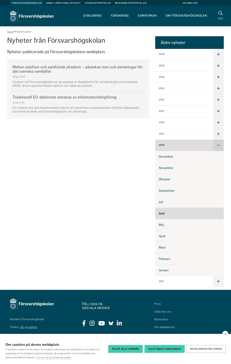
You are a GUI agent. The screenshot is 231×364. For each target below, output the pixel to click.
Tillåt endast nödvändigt (164, 349)
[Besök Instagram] (92, 323)
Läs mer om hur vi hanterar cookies (53, 357)
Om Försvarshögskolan (186, 15)
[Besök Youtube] (101, 323)
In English (190, 3)
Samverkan (147, 15)
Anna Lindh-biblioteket (63, 3)
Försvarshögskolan (27, 3)
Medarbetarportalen (131, 3)
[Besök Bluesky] (111, 323)
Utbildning (92, 15)
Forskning (120, 15)
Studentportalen (98, 3)
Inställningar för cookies (206, 349)
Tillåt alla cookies (125, 349)
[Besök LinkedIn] (119, 323)
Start (10, 32)
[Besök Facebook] (84, 323)
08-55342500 (28, 327)
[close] (225, 334)
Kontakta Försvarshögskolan (27, 319)
